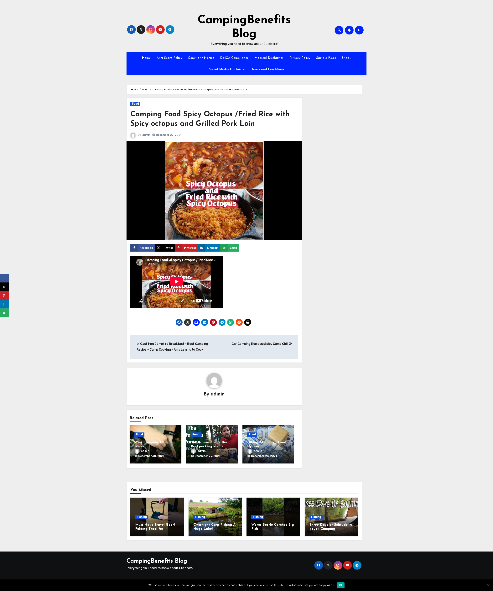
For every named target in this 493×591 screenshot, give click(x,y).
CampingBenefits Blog (157, 561)
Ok (341, 585)
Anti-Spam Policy (169, 58)
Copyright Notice (201, 58)
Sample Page (326, 58)
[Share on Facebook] (4, 278)
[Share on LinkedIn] (4, 304)
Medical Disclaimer (269, 58)
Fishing (142, 517)
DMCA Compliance (234, 58)
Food (135, 103)
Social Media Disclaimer (227, 69)
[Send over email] (4, 313)
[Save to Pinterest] (4, 295)
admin (146, 135)
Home (146, 58)
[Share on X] (4, 287)
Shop (345, 58)
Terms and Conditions (268, 69)
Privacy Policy (299, 58)
